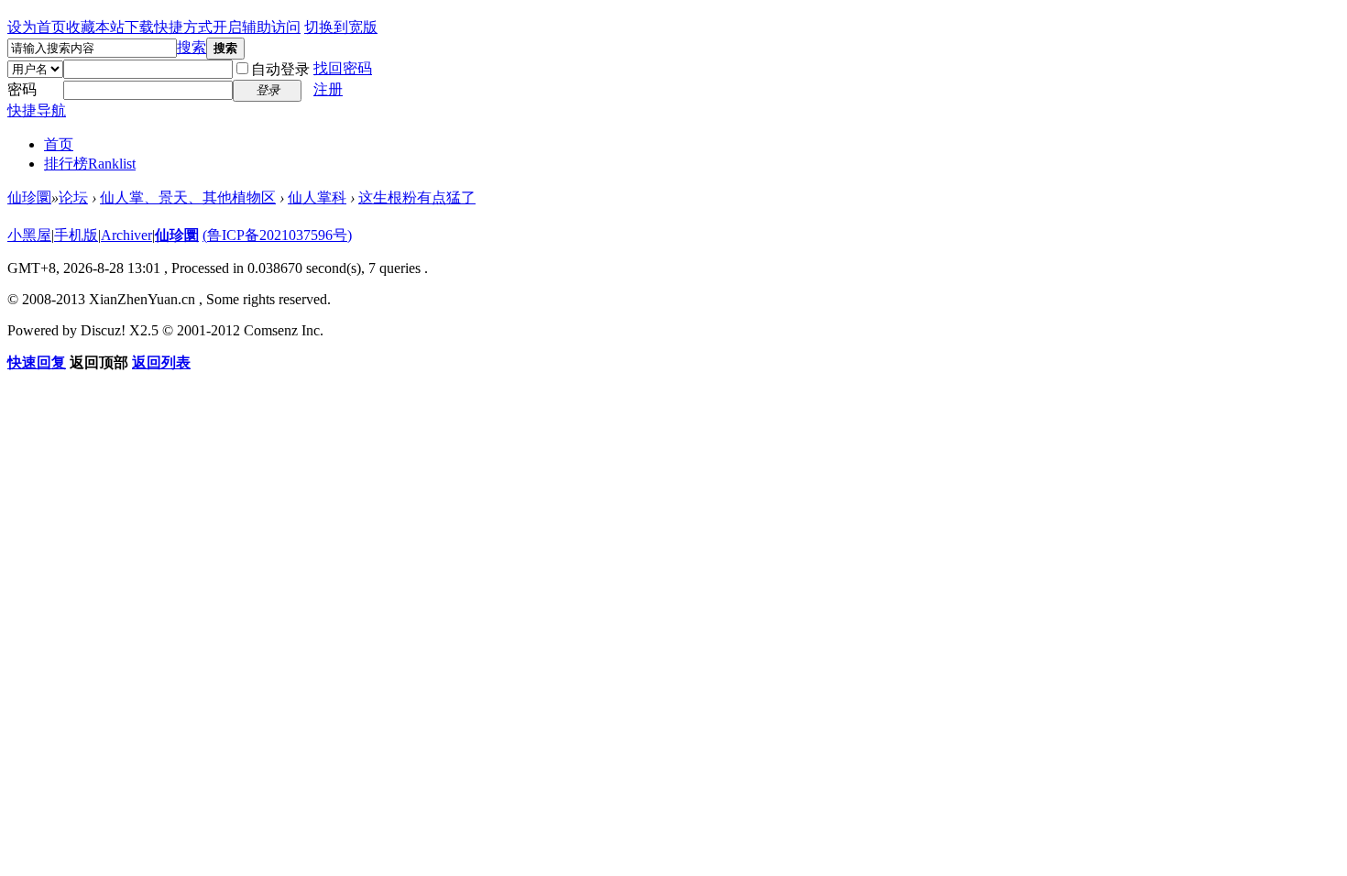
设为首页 (36, 27)
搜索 (191, 47)
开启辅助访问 (257, 27)
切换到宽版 (341, 27)
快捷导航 (36, 110)
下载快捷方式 (169, 27)
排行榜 (90, 163)
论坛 (73, 197)
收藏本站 (95, 27)
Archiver (126, 235)
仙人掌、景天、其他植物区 (188, 197)
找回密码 (342, 68)
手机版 (76, 235)
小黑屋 (29, 235)
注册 (328, 89)
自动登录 (280, 69)
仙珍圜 (29, 197)
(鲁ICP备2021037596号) (277, 235)
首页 (58, 144)
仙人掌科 (317, 197)
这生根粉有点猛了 (417, 197)
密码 (22, 89)
